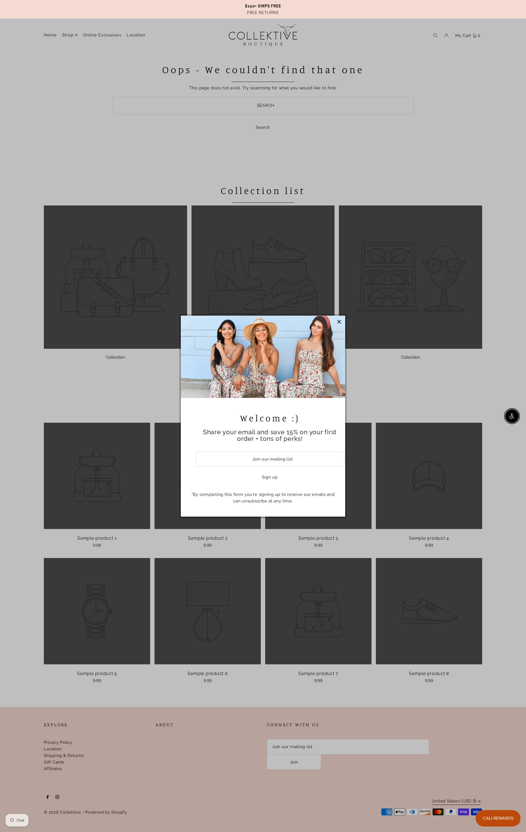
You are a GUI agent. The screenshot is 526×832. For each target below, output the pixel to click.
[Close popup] (339, 322)
